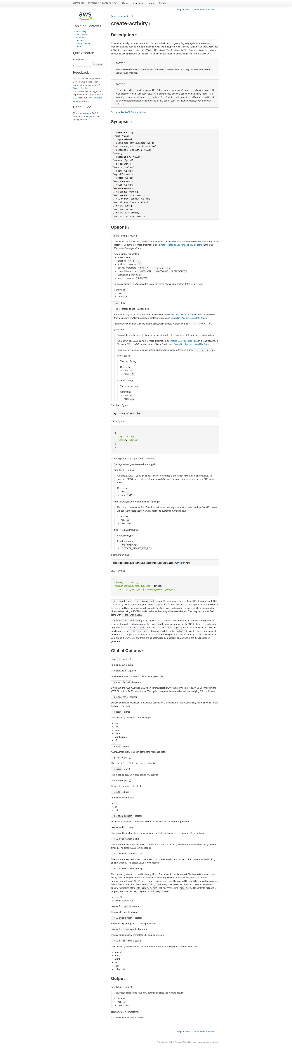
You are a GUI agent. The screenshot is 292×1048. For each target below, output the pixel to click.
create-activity (79, 31)
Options (79, 40)
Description (81, 34)
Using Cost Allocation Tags (181, 314)
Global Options (83, 43)
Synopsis (80, 37)
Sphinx (215, 1042)
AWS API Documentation (133, 112)
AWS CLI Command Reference (95, 3)
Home (125, 3)
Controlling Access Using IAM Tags (188, 318)
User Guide (137, 3)
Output (79, 46)
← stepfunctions (182, 9)
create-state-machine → (205, 9)
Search (99, 64)
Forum (151, 3)
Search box (78, 59)
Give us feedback (81, 88)
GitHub (162, 3)
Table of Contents (87, 26)
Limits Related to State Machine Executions (180, 244)
